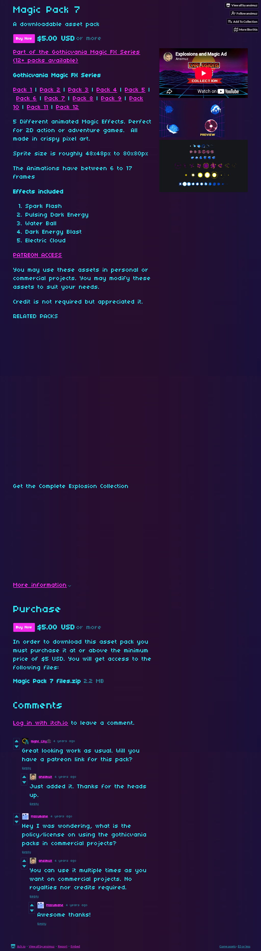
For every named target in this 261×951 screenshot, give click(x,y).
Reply (26, 768)
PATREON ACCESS (37, 255)
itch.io (21, 946)
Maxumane (39, 816)
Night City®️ (41, 741)
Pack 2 (50, 90)
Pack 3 (78, 90)
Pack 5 (135, 90)
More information (40, 585)
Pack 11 (37, 107)
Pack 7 (55, 99)
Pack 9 (111, 99)
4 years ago (64, 741)
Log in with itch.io (40, 723)
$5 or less (244, 946)
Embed (75, 946)
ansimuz (45, 777)
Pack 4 (107, 90)
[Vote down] (16, 746)
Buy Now (24, 39)
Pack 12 (67, 107)
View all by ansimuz (42, 946)
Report (62, 946)
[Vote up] (16, 741)
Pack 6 (26, 99)
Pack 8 (83, 99)
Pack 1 (22, 90)
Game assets (227, 946)
